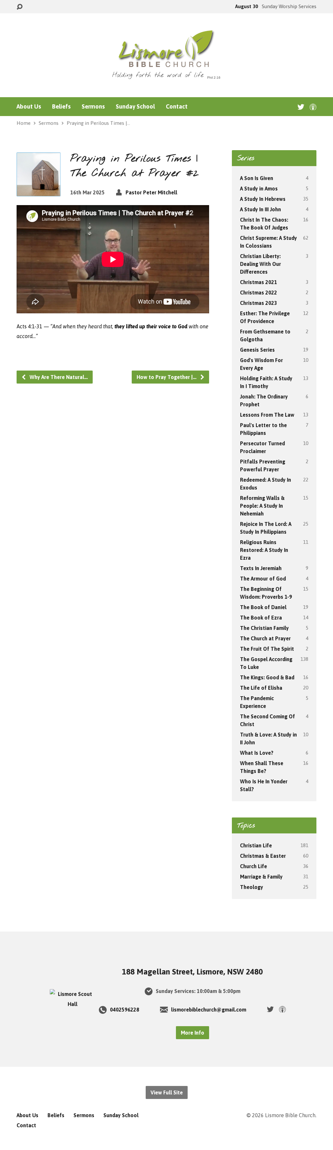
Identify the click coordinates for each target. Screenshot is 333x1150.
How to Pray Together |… (167, 377)
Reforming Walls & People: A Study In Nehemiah (262, 505)
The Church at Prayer (265, 638)
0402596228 (124, 1010)
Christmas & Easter (263, 856)
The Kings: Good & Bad (267, 677)
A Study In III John (260, 209)
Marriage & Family (261, 877)
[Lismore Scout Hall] (72, 1004)
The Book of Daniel (263, 607)
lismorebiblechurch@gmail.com (208, 1010)
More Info (192, 1033)
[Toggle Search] (19, 7)
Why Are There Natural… (58, 377)
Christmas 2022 (258, 292)
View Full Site (167, 1092)
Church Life (253, 866)
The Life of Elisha (261, 688)
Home (24, 123)
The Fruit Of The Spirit (267, 649)
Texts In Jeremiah (261, 568)
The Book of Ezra (261, 618)
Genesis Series (257, 350)
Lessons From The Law (267, 415)
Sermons (93, 107)
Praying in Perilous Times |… (98, 123)
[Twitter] (301, 106)
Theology (251, 887)
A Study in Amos (259, 188)
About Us (29, 107)
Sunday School (135, 107)
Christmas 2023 (258, 303)
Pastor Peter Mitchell (151, 192)
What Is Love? (256, 753)
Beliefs (61, 107)
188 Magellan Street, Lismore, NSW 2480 (192, 971)
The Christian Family (264, 628)
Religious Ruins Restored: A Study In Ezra (264, 550)
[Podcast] (313, 106)
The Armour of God (263, 579)
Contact (177, 107)
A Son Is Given (256, 178)
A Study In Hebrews (263, 199)
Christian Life (256, 845)
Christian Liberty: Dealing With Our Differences (260, 264)
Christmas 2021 (258, 282)
